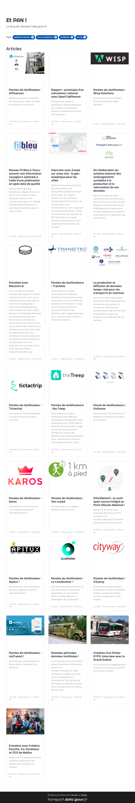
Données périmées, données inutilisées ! (65, 654)
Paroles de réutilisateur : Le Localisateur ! (67, 580)
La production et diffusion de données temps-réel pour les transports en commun (108, 288)
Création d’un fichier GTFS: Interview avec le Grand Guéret (109, 656)
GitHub (84, 795)
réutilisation (66, 37)
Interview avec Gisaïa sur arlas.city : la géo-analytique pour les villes (65, 175)
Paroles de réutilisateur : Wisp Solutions (109, 91)
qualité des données (23, 37)
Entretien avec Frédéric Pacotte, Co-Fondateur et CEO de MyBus (24, 749)
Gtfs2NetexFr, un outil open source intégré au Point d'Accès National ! (109, 501)
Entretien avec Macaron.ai (18, 284)
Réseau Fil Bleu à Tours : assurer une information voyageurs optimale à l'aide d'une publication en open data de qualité (25, 176)
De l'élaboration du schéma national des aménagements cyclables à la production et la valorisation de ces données (107, 180)
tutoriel (81, 37)
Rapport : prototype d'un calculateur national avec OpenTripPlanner (67, 93)
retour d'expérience (46, 37)
